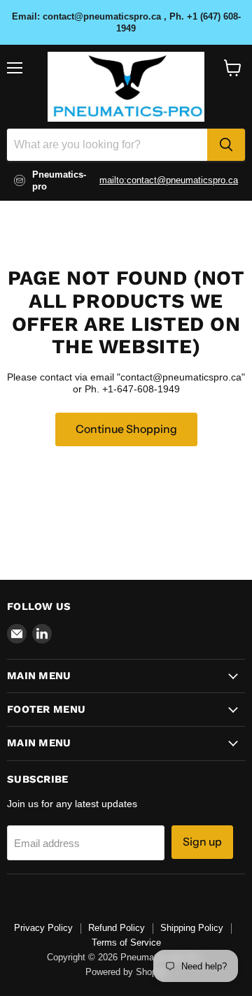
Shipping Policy (191, 928)
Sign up (202, 841)
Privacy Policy (43, 928)
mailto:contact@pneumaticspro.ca (168, 180)
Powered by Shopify (126, 972)
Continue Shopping (126, 429)
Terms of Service (126, 942)
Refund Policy (116, 928)
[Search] (226, 145)
